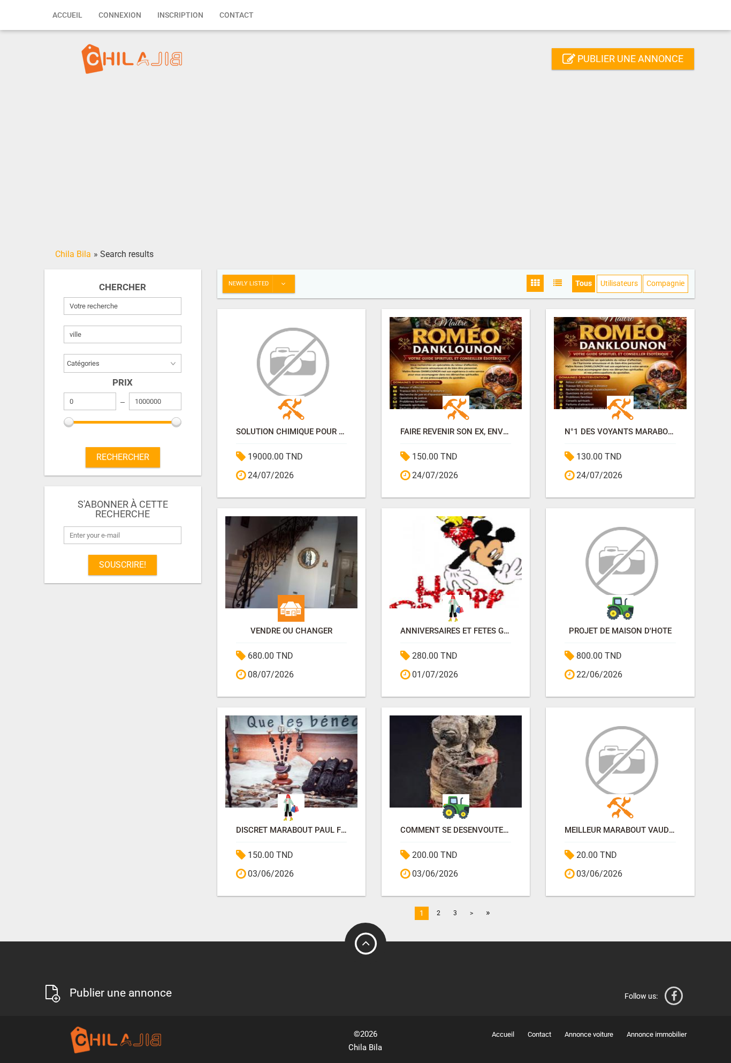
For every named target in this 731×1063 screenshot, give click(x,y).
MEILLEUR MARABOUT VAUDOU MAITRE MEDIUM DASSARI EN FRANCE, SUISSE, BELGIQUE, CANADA (620, 830)
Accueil (67, 15)
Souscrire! (122, 565)
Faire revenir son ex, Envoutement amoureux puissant (455, 432)
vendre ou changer (291, 631)
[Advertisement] (365, 164)
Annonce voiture (589, 1034)
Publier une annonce (629, 58)
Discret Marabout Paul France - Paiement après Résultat (291, 830)
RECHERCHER (122, 457)
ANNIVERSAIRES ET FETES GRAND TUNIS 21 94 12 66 (455, 631)
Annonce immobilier (657, 1034)
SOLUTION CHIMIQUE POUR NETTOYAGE (291, 432)
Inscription (180, 15)
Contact (236, 15)
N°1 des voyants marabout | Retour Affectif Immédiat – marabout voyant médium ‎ (620, 432)
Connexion (119, 15)
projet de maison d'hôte (620, 631)
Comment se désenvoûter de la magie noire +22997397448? (455, 830)
